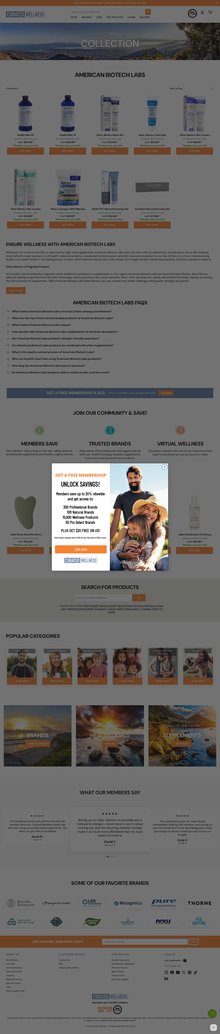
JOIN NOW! (80, 549)
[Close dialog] (164, 467)
